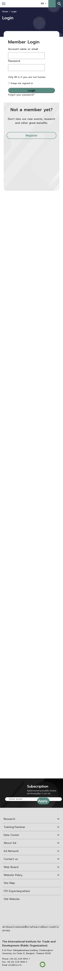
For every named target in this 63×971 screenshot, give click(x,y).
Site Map (9, 883)
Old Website (12, 899)
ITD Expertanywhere (17, 891)
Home (5, 11)
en (43, 3)
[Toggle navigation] (3, 3)
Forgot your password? (21, 95)
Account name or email (23, 49)
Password (14, 61)
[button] (52, 3)
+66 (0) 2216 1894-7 (20, 958)
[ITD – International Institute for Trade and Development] (29, 3)
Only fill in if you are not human (27, 77)
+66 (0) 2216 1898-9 (17, 961)
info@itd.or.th (15, 965)
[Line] (42, 964)
